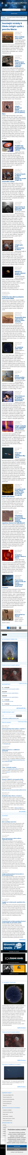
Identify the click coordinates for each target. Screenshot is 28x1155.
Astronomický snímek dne (9, 639)
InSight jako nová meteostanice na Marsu (19, 247)
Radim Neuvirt (18, 372)
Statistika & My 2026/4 (13, 769)
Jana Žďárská (17, 611)
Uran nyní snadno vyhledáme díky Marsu (20, 455)
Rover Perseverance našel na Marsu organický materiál (20, 63)
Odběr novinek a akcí (8, 712)
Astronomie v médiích (8, 1116)
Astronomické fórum (7, 1120)
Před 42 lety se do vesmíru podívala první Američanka (20, 398)
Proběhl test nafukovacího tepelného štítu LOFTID (20, 148)
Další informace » (21, 1027)
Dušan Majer (17, 422)
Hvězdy (4, 1125)
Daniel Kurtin (17, 57)
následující (13, 630)
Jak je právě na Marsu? (20, 615)
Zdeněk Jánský (18, 393)
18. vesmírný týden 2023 (19, 348)
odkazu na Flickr (18, 807)
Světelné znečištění (7, 1110)
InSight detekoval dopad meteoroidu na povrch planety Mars (13, 874)
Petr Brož (17, 512)
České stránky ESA (7, 1103)
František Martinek (6, 293)
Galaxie (4, 1127)
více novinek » (22, 811)
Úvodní (3, 17)
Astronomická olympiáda (8, 1099)
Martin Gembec (18, 203)
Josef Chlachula (5, 765)
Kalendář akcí (6, 684)
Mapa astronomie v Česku (9, 1118)
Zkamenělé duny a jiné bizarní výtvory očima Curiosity (20, 319)
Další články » (22, 939)
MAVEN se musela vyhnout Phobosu (20, 273)
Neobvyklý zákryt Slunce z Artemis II (12, 796)
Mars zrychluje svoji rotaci (19, 37)
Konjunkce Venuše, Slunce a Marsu (20, 556)
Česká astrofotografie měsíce (11, 665)
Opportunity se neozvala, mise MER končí (20, 208)
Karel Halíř (17, 449)
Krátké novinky (6, 722)
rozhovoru (7, 771)
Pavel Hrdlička (18, 33)
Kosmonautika (17, 143)
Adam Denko (17, 103)
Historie (16, 373)
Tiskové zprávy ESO (7, 1101)
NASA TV (5, 1105)
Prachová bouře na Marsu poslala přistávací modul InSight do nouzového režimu (14, 921)
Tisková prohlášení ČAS (8, 1095)
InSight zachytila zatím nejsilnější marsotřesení (20, 427)
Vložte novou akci (23, 683)
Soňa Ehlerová (5, 748)
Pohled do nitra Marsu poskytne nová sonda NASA (13, 297)
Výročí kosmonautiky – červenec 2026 (20, 377)
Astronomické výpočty (8, 1112)
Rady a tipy (5, 1114)
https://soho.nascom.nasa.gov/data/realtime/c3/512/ (14, 789)
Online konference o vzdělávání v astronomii (11, 750)
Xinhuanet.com (7, 743)
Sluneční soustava (18, 35)
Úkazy (16, 345)
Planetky (5, 1129)
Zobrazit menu (14, 13)
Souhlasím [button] (17, 1146)
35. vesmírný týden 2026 (9, 982)
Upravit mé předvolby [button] (17, 1152)
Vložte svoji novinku (22, 721)
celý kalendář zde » (21, 708)
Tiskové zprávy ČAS (7, 1097)
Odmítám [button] (17, 1149)
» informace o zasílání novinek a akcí (10, 718)
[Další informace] (14, 994)
